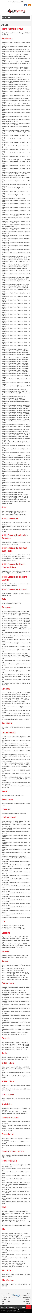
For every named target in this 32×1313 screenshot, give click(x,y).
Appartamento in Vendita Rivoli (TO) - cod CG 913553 (13, 198)
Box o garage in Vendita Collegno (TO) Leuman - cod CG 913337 (16, 622)
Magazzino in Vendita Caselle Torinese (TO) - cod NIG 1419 (15, 937)
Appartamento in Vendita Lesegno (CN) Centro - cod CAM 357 (15, 419)
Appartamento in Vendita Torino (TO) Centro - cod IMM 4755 (15, 363)
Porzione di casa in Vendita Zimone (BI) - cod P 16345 (14, 1034)
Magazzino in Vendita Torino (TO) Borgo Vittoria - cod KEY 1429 (16, 945)
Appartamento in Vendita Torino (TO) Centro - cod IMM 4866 (15, 265)
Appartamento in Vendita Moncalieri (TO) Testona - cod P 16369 (16, 130)
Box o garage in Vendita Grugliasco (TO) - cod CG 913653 (14, 625)
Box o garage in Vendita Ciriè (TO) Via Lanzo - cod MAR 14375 (15, 613)
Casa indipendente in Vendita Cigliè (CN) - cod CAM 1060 (14, 754)
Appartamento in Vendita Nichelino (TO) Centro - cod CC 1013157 (16, 172)
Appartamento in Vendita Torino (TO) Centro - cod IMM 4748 (15, 368)
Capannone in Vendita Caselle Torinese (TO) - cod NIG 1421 (15, 694)
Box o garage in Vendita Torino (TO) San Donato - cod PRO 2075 (16, 674)
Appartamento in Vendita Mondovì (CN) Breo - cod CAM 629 (15, 436)
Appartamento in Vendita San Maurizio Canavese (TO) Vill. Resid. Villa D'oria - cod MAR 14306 (16, 222)
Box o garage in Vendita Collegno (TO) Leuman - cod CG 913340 (16, 618)
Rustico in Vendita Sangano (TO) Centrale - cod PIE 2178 (14, 1059)
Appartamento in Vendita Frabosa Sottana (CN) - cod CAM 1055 (16, 414)
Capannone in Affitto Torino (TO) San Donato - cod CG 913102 (15, 714)
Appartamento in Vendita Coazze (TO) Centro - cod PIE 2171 (15, 69)
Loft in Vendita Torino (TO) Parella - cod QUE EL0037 (13, 929)
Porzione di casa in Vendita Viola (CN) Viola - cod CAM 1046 (15, 1032)
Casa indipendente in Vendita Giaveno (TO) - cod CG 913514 (15, 745)
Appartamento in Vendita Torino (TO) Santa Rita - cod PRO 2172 (16, 256)
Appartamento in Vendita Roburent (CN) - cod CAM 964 (14, 470)
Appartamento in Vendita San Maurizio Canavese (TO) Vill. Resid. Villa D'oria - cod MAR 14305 (16, 225)
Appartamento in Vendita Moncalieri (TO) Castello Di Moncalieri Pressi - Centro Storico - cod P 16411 (16, 124)
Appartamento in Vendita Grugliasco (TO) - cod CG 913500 (15, 98)
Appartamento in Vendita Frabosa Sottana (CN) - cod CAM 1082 (16, 405)
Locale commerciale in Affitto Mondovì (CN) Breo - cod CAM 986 (16, 917)
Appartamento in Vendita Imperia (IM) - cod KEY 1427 (13, 398)
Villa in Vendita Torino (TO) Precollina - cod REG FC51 (13, 1263)
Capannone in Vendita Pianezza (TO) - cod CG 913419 (13, 701)
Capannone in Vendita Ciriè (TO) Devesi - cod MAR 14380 (14, 698)
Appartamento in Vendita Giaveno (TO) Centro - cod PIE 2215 (15, 86)
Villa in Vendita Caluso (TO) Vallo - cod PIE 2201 (12, 1235)
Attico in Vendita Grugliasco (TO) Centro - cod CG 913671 (14, 511)
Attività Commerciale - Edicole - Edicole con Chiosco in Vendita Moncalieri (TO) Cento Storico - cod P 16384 (16, 572)
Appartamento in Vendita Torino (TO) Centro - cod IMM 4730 (15, 373)
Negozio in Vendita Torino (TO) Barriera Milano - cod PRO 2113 (15, 974)
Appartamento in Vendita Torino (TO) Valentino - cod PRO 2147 (15, 284)
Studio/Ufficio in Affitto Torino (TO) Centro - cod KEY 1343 (14, 1114)
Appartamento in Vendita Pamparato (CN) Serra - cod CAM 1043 (16, 456)
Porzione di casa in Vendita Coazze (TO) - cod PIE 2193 (14, 992)
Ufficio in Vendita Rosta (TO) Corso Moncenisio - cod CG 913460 (16, 1225)
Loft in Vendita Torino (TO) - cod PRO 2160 (11, 927)
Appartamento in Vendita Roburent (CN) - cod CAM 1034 (14, 463)
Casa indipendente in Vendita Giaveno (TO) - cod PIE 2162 (14, 744)
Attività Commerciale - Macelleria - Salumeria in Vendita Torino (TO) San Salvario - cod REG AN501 (16, 584)
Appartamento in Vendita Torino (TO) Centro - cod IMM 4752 (15, 365)
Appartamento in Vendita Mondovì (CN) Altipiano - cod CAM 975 (16, 433)
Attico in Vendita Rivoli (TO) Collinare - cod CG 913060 (14, 514)
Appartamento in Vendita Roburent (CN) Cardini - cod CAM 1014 (16, 464)
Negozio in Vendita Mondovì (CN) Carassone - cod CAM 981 (15, 979)
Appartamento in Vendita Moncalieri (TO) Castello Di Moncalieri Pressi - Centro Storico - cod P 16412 (16, 120)
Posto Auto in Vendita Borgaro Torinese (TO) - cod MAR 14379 (15, 1042)
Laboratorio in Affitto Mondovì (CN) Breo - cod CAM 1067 (14, 813)
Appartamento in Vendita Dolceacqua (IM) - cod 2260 (13, 396)
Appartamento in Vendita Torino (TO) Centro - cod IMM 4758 (15, 361)
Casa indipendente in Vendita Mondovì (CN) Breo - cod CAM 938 (16, 777)
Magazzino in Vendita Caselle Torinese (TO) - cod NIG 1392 (15, 938)
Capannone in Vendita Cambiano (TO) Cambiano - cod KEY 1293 (16, 693)
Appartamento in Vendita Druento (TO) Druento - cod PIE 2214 (15, 79)
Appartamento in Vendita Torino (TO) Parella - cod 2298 (14, 268)
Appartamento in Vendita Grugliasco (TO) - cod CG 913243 (15, 104)
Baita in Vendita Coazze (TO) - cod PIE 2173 (11, 603)
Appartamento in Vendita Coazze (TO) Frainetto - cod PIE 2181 (15, 62)
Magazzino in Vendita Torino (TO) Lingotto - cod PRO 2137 (14, 944)
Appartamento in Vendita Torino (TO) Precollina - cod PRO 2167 (16, 260)
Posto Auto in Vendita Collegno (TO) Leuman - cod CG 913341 (15, 1046)
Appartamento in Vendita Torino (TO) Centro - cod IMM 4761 (15, 359)
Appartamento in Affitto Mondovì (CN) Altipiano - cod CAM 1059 (15, 429)
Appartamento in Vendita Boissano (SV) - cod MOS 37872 (14, 389)
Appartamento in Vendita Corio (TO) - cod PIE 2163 (13, 77)
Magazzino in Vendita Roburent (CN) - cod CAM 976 (13, 947)
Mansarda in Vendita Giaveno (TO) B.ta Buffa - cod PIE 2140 (15, 955)
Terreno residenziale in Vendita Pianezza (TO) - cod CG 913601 (16, 1182)
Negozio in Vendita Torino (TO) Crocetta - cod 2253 (13, 975)
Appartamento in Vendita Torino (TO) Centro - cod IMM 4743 (15, 370)
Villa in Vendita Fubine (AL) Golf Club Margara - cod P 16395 (15, 1266)
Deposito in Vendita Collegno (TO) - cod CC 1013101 (13, 795)
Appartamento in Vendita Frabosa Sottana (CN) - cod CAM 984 (15, 417)
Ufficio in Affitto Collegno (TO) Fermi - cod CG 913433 (13, 1220)
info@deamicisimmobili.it (17, 1)
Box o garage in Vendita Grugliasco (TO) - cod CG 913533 (14, 627)
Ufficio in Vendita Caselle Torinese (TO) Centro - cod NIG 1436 (15, 1216)
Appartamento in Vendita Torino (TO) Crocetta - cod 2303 (14, 258)
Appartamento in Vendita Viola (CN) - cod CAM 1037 (13, 492)
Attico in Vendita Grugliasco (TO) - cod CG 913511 (12, 513)
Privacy (28, 1301)
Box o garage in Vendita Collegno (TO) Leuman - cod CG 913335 (16, 623)
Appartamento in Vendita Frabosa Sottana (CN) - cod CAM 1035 (16, 415)
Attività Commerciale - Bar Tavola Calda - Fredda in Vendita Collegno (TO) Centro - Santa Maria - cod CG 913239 (16, 556)
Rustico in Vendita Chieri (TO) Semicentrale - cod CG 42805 (15, 1057)
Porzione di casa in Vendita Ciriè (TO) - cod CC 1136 (13, 990)
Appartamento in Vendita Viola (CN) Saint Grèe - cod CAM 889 (15, 494)
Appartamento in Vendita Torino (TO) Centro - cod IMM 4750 (15, 366)
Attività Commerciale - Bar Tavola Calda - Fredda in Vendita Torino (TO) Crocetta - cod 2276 (16, 559)
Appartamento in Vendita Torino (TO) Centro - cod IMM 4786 (15, 358)
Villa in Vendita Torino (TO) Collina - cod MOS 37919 (13, 1261)
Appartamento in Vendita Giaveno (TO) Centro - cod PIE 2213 (15, 88)
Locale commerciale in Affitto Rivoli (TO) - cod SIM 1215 (14, 856)
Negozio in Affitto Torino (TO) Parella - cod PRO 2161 (13, 970)
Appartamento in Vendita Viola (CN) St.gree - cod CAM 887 (15, 498)
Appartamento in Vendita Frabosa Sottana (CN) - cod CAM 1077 (15, 408)
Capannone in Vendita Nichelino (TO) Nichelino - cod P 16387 (15, 700)
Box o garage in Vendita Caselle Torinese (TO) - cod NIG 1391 (15, 611)
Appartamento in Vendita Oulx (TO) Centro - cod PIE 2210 (14, 176)
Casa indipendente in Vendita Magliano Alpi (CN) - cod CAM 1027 (16, 763)
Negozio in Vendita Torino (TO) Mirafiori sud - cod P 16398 (15, 972)
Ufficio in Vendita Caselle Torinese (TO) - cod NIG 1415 (14, 1218)
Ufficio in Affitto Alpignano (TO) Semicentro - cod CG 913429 (15, 1211)
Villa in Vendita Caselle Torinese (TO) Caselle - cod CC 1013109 (16, 1237)
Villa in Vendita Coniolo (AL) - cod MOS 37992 (12, 1265)
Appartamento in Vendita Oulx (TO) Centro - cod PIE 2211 (14, 174)
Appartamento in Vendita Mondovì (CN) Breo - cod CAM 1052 (15, 431)
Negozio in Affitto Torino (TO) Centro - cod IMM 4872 (13, 968)
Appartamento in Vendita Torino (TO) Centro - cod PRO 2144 (15, 288)
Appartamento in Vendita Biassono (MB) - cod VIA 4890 (14, 499)
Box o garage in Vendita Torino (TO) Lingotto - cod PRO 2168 (15, 655)
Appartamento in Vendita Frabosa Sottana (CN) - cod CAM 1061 (15, 412)
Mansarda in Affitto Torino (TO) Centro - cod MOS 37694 (14, 957)
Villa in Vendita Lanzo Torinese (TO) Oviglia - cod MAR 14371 (15, 1238)
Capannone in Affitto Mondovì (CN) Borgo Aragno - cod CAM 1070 (16, 719)
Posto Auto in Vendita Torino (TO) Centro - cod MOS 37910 (15, 1047)
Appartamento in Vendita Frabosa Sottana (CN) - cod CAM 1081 (15, 407)
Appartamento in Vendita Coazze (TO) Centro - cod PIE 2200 (15, 55)
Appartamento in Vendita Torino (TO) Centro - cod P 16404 (15, 286)
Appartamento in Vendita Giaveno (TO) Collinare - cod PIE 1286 (15, 90)
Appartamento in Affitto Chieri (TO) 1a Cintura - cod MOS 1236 (15, 49)
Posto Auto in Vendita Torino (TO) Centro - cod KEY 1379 (14, 1049)
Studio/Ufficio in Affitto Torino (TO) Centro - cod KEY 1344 (14, 1112)
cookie (7, 1309)
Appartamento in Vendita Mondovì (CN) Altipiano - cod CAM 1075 (16, 424)
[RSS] (29, 5)
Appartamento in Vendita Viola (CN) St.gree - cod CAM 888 (15, 496)
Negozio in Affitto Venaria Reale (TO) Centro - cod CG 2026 (15, 977)
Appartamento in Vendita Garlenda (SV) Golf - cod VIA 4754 (15, 391)
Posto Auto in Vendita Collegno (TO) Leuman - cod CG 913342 (15, 1044)
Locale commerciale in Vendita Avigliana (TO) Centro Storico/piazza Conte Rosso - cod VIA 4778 (16, 822)
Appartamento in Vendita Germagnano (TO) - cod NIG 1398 (14, 84)
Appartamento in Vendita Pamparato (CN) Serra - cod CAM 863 (16, 457)
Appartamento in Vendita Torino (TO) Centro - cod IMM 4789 (15, 351)
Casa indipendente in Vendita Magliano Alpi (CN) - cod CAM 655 (16, 765)
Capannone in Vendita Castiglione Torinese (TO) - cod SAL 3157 (16, 696)
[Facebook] (25, 5)
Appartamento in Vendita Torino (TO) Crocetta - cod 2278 (14, 349)
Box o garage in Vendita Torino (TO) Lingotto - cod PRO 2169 (15, 653)
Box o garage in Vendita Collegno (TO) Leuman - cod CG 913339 (16, 620)
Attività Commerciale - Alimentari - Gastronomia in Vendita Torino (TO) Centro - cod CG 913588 (16, 543)
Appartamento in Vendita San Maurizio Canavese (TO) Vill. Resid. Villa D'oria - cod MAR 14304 (16, 229)
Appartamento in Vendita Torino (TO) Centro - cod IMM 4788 (15, 352)
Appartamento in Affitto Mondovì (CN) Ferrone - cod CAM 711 (15, 435)
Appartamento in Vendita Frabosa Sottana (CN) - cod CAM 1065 (16, 410)
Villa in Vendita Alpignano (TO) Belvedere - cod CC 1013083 (15, 1233)
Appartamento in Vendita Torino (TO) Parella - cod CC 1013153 (15, 277)
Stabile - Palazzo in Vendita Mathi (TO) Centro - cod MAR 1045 (15, 1067)
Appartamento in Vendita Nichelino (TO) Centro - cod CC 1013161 (16, 160)
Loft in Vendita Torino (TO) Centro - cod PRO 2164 (13, 925)
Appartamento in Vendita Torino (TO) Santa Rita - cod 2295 (15, 279)
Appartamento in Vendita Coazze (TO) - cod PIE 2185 (13, 56)
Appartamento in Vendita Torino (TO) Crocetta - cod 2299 (14, 267)
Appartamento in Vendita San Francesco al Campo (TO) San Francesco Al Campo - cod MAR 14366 (16, 215)
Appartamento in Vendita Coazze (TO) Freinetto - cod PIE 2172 (15, 67)
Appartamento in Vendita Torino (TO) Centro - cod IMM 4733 (15, 372)
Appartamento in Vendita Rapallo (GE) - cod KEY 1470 (13, 400)
